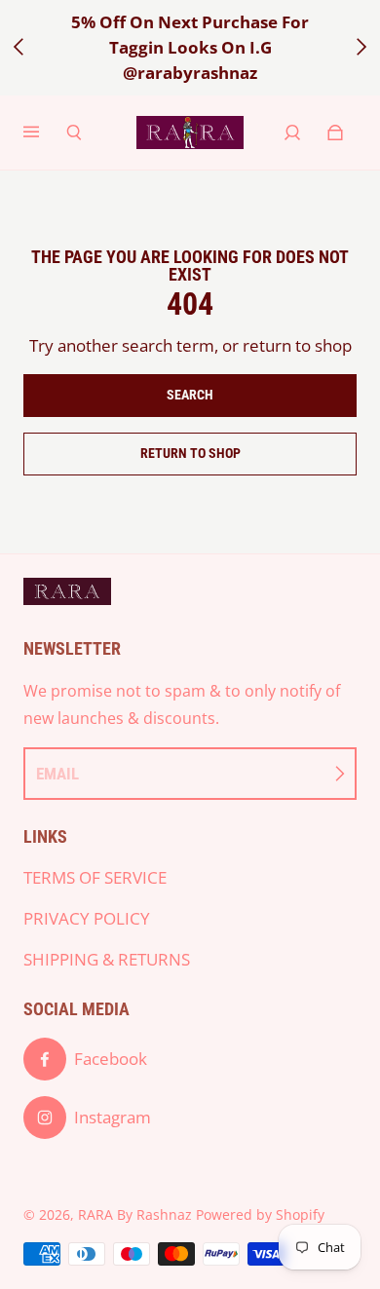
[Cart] (335, 132)
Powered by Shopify (260, 1214)
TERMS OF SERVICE (95, 877)
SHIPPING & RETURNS (106, 959)
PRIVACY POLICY (86, 918)
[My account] (292, 132)
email (57, 773)
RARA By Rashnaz (135, 1214)
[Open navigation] (44, 132)
